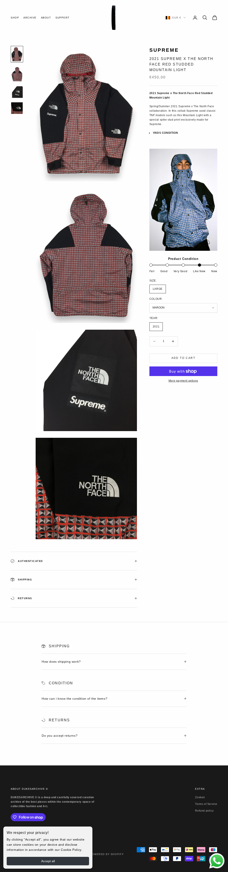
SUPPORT (62, 17)
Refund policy (204, 810)
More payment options (183, 380)
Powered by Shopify (107, 854)
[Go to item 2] (17, 74)
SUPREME (164, 50)
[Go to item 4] (17, 108)
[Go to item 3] (17, 92)
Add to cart (183, 358)
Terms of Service (206, 804)
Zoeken (200, 797)
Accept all (48, 861)
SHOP (15, 17)
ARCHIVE (30, 17)
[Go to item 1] (17, 54)
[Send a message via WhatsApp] (217, 861)
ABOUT (46, 17)
